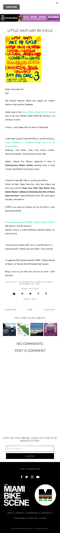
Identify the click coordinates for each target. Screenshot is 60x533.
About (10, 513)
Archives (33, 518)
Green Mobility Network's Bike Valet (37, 112)
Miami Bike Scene (25, 528)
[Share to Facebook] (38, 294)
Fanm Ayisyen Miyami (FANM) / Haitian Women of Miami (30, 222)
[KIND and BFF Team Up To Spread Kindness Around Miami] (9, 329)
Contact (20, 513)
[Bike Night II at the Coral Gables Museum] (50, 329)
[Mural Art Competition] (36, 329)
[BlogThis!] (22, 294)
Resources (46, 513)
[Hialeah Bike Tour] (23, 329)
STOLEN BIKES (20, 518)
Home (30, 310)
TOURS (43, 518)
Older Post (49, 310)
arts (34, 299)
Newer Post (11, 310)
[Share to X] (30, 294)
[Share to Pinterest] (46, 294)
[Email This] (14, 294)
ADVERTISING (32, 513)
